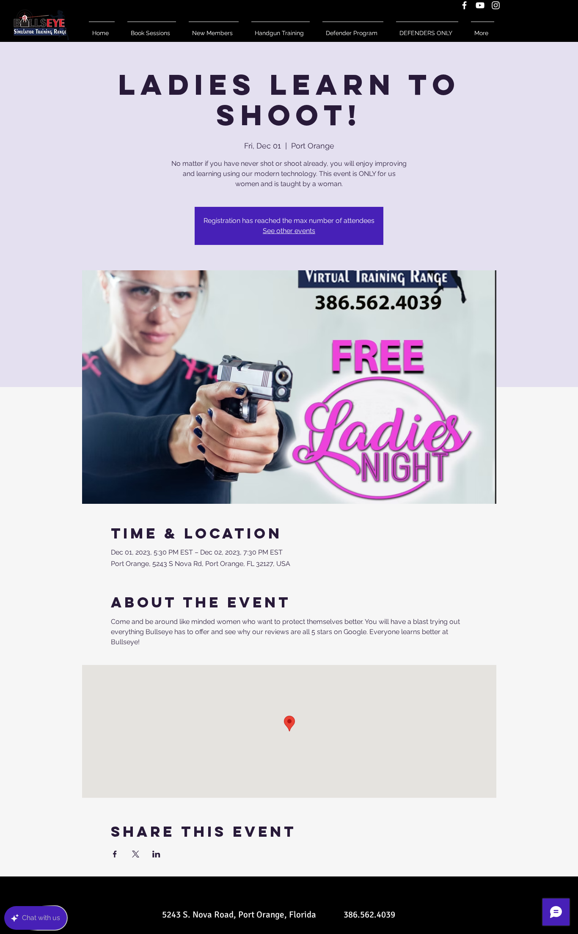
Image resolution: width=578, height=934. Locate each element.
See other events (289, 231)
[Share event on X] (136, 854)
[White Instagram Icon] (495, 5)
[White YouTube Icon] (480, 5)
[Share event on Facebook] (115, 854)
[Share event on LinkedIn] (156, 854)
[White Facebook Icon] (464, 5)
